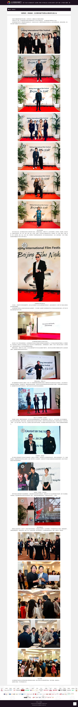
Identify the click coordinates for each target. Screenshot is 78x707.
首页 (23, 2)
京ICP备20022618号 (35, 705)
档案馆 (66, 2)
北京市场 (50, 2)
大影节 (56, 2)
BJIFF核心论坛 (45, 2)
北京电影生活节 (31, 2)
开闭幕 (40, 2)
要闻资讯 (13, 9)
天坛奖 (26, 2)
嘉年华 (53, 2)
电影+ (60, 2)
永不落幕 (63, 2)
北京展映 (36, 2)
